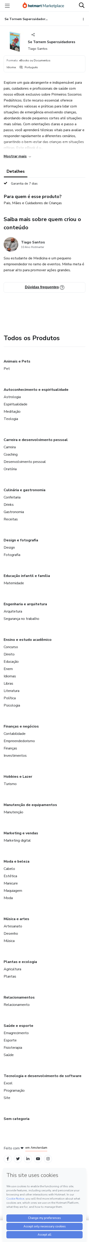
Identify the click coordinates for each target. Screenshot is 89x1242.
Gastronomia (14, 511)
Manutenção (13, 812)
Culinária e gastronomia (24, 490)
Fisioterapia (13, 1047)
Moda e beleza (16, 861)
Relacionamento (17, 1004)
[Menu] (7, 5)
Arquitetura (13, 611)
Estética (10, 876)
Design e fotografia (21, 540)
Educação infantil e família (27, 575)
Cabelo (9, 868)
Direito (9, 654)
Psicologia (12, 705)
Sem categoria (16, 1118)
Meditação (12, 411)
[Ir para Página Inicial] (43, 6)
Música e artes (16, 918)
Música (9, 940)
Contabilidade (15, 733)
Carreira (10, 447)
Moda (8, 897)
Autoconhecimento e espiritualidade (36, 389)
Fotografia (12, 554)
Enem (8, 668)
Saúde (9, 1054)
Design (9, 547)
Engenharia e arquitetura (25, 604)
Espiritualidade (15, 404)
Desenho (11, 933)
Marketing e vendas (21, 833)
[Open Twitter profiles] (17, 1159)
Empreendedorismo (19, 741)
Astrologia (12, 396)
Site (7, 1097)
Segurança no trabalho (21, 618)
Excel (8, 1083)
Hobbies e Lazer (18, 776)
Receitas (11, 519)
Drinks (9, 504)
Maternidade (14, 583)
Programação (14, 1090)
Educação (11, 661)
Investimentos (15, 755)
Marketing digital (17, 840)
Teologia (11, 418)
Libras (8, 683)
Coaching (11, 454)
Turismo (10, 783)
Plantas (10, 976)
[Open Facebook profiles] (8, 1159)
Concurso (11, 647)
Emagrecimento (16, 1033)
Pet (7, 368)
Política (10, 698)
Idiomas (10, 676)
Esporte (10, 1040)
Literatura (11, 690)
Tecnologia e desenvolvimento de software (42, 1075)
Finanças (10, 748)
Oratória (10, 469)
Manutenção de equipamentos (30, 804)
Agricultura (12, 969)
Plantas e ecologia (20, 961)
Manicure (11, 883)
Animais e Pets (17, 361)
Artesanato (13, 926)
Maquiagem (13, 890)
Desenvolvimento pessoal (25, 461)
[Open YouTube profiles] (38, 1159)
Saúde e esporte (18, 1025)
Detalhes (16, 171)
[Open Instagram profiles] (48, 1159)
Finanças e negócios (21, 726)
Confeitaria (12, 497)
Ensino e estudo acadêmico (28, 639)
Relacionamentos (19, 997)
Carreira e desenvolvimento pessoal (36, 439)
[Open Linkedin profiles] (27, 1159)
